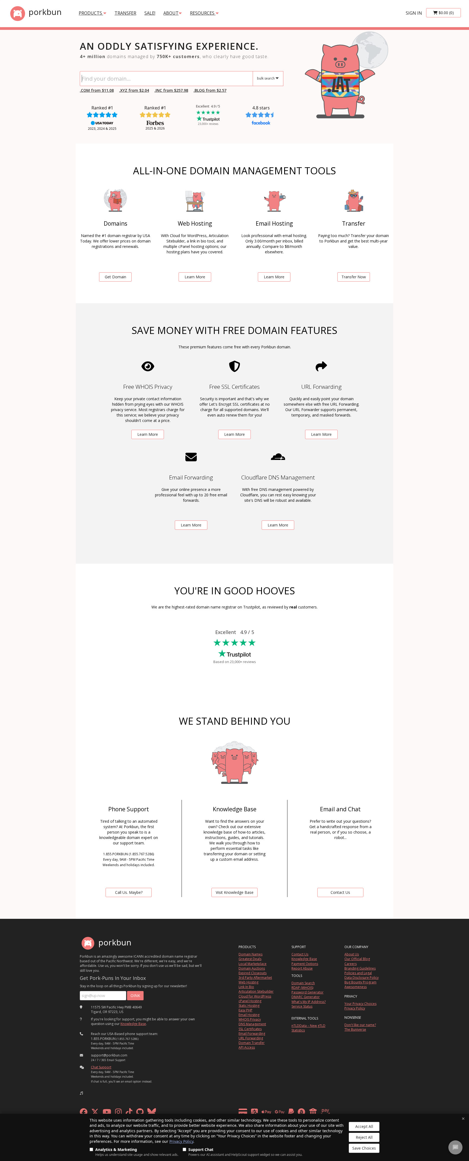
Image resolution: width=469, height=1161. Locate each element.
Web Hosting (248, 982)
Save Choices (364, 1148)
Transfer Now (353, 276)
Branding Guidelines (360, 968)
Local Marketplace (253, 963)
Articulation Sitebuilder (256, 991)
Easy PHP (245, 1010)
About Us (351, 954)
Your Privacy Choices (360, 1003)
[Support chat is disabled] (455, 1147)
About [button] (171, 13)
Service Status (301, 1006)
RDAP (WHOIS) (302, 987)
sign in (414, 13)
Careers (350, 963)
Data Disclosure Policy (361, 977)
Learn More (195, 276)
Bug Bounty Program (360, 982)
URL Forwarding (251, 1038)
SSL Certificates (250, 1029)
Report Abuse (302, 968)
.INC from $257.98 (171, 90)
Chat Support (101, 1067)
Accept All (364, 1126)
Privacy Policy (181, 1141)
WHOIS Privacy (250, 1019)
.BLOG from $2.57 (210, 90)
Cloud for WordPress (255, 996)
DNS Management (252, 1024)
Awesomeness (355, 987)
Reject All (364, 1137)
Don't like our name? (360, 1025)
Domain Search (303, 983)
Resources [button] (203, 13)
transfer (125, 13)
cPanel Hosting (250, 1001)
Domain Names (250, 954)
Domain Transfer (252, 1042)
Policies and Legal (358, 973)
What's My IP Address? (308, 1001)
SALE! (149, 13)
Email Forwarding (252, 1033)
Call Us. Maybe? (128, 892)
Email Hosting (249, 1014)
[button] (268, 78)
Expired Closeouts (253, 973)
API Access (247, 1047)
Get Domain (115, 276)
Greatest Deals (250, 959)
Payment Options (304, 963)
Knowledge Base (133, 1023)
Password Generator (307, 992)
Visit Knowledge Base (234, 892)
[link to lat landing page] (340, 78)
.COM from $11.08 (97, 90)
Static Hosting (249, 1005)
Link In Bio (246, 987)
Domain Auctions (252, 968)
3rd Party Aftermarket (255, 977)
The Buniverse (355, 1029)
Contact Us (340, 892)
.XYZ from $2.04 (134, 90)
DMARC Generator (305, 997)
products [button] (91, 13)
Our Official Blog (357, 959)
